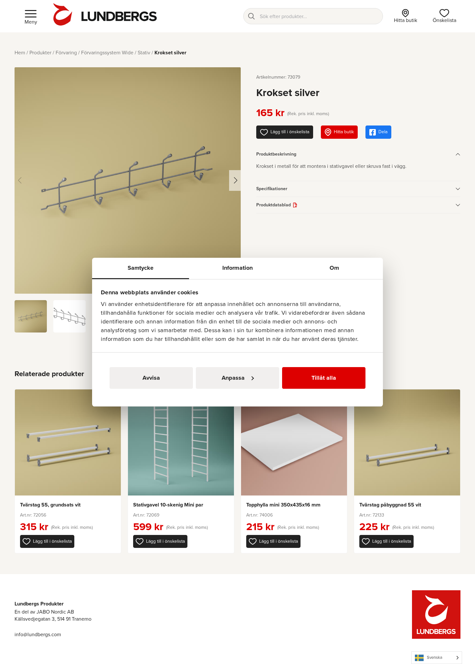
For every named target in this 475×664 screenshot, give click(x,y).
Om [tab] (334, 268)
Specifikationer (271, 188)
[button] (47, 541)
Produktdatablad (273, 204)
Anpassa (233, 378)
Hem (20, 52)
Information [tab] (237, 268)
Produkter (40, 52)
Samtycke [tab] (141, 268)
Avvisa (151, 378)
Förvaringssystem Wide (107, 52)
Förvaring (66, 52)
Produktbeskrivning (276, 154)
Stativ (144, 52)
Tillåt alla (323, 378)
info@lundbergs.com (38, 634)
